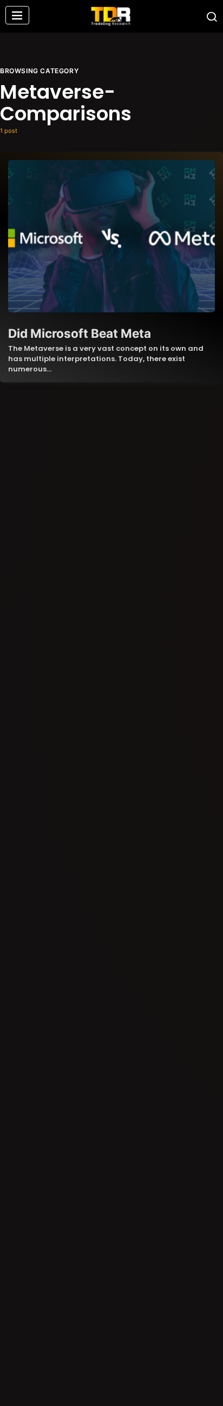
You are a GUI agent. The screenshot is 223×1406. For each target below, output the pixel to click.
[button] (17, 16)
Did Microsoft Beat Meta (79, 333)
